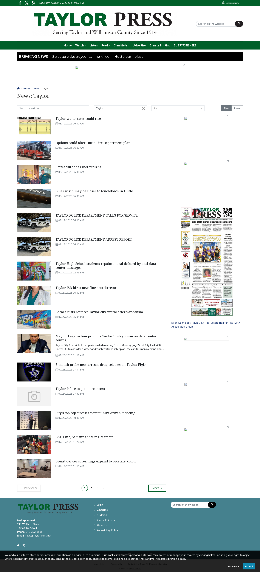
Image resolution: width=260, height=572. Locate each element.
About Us (101, 525)
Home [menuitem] (68, 45)
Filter (226, 108)
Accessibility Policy (107, 530)
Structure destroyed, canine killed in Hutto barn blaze (97, 56)
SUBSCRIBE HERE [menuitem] (185, 45)
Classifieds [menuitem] (120, 45)
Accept (249, 566)
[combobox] (178, 108)
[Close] (143, 109)
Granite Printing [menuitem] (160, 45)
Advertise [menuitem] (139, 45)
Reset (237, 108)
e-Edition (101, 515)
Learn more (233, 566)
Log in (100, 504)
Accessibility (232, 3)
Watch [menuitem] (79, 45)
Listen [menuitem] (94, 45)
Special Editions (105, 520)
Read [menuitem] (104, 45)
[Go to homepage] (104, 23)
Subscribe (102, 509)
